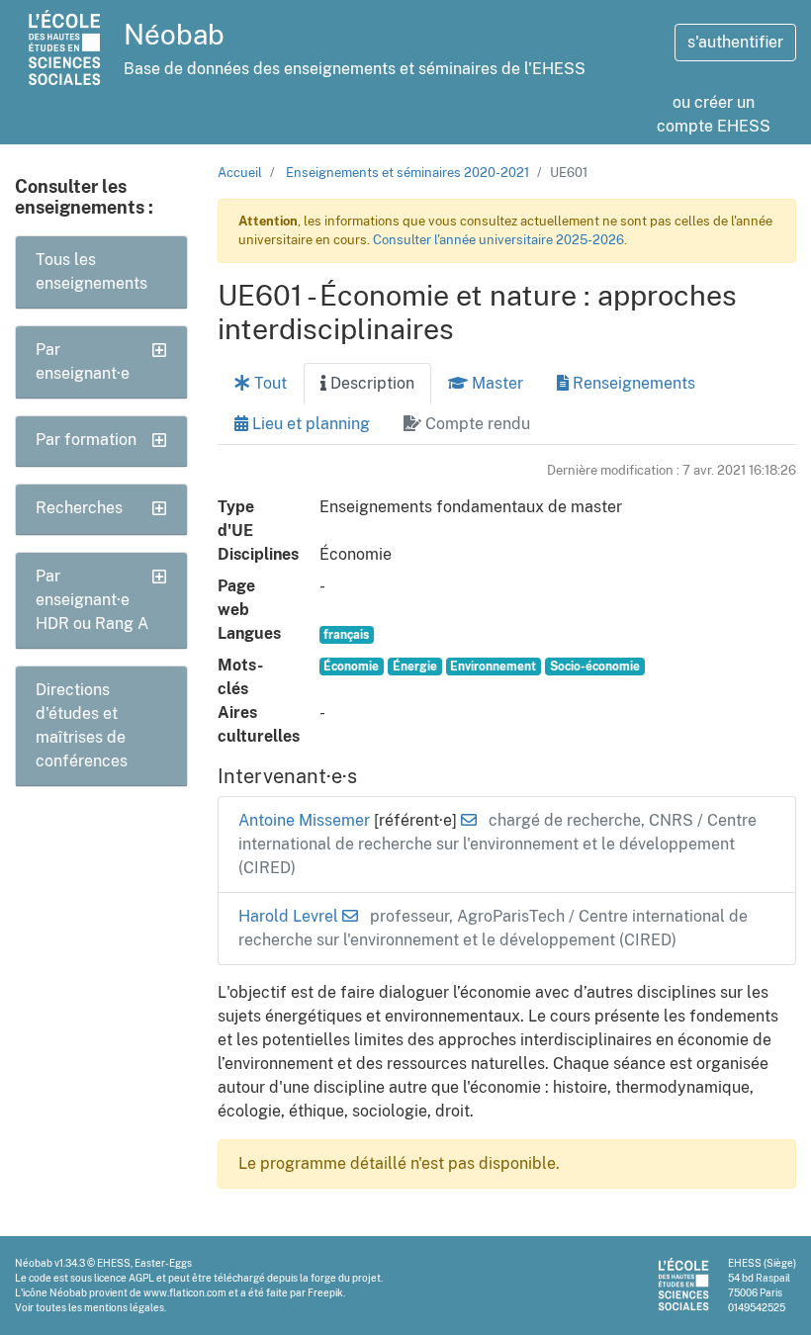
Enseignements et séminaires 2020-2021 (407, 172)
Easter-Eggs (163, 1263)
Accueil (240, 172)
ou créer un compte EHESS (713, 114)
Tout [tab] (268, 383)
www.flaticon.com (184, 1292)
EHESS (114, 1263)
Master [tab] (495, 383)
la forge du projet (340, 1278)
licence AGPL (124, 1278)
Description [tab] (370, 383)
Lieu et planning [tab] (309, 423)
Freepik (325, 1292)
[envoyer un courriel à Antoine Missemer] (469, 820)
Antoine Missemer (306, 820)
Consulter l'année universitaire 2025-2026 (498, 239)
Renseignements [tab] (632, 383)
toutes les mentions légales (100, 1307)
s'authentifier (735, 42)
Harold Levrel (290, 916)
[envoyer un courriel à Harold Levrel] (350, 916)
